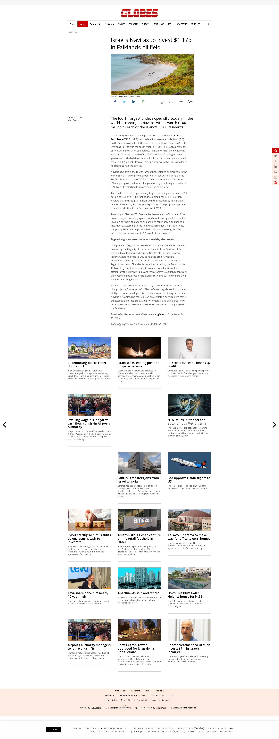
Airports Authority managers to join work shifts (89, 646)
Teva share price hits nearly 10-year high (88, 595)
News (82, 24)
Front (72, 24)
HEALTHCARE (158, 24)
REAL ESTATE (182, 24)
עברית (170, 695)
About (155, 700)
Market (158, 690)
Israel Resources (156, 695)
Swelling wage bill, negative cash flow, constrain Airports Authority (89, 423)
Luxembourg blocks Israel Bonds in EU (87, 364)
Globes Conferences (128, 695)
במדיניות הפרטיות (207, 731)
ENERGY (145, 24)
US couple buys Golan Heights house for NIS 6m (186, 595)
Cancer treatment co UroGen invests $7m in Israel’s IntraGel (189, 648)
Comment (95, 24)
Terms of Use (127, 700)
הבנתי (54, 729)
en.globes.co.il (162, 314)
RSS (143, 695)
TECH (170, 24)
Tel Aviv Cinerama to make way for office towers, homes (189, 537)
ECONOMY (133, 24)
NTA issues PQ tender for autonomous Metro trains (187, 421)
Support (165, 700)
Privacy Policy (143, 700)
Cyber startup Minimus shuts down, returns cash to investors (89, 538)
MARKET (121, 24)
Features (109, 24)
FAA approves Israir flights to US (189, 479)
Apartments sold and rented (139, 593)
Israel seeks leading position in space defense (138, 364)
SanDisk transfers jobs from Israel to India (138, 479)
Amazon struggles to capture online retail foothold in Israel (139, 538)
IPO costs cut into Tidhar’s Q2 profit (189, 364)
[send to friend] (171, 102)
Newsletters (110, 695)
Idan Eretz (73, 120)
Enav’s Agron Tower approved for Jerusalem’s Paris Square (136, 648)
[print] (162, 102)
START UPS (195, 24)
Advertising (112, 700)
